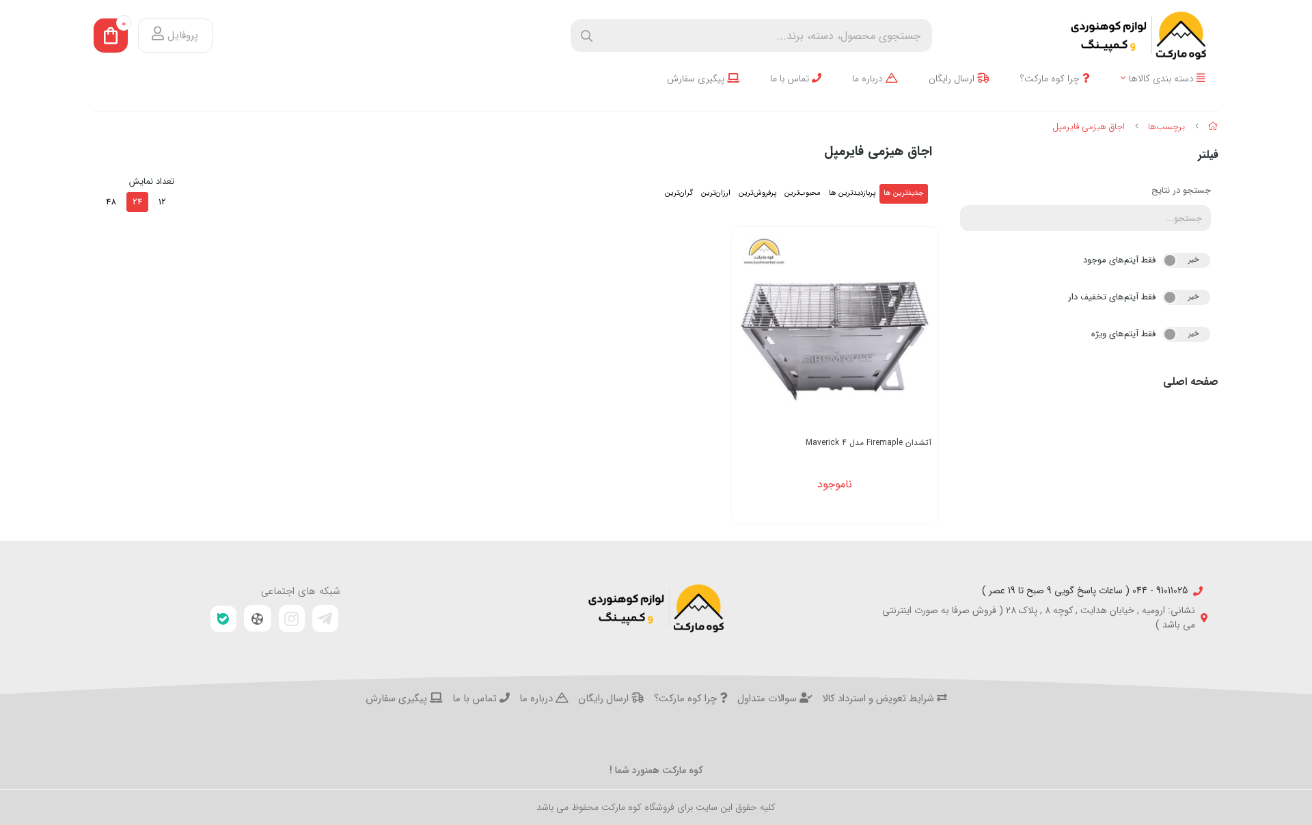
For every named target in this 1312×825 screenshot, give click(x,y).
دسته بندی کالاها (1163, 79)
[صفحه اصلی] (1213, 127)
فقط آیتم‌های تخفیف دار (1112, 297)
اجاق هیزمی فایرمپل (1088, 127)
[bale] (223, 619)
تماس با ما (791, 79)
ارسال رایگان (953, 79)
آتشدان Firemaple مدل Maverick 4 (868, 442)
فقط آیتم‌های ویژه (1123, 334)
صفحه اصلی (1190, 381)
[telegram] (325, 618)
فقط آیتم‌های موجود (1119, 260)
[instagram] (292, 618)
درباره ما (869, 79)
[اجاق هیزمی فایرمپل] (656, 608)
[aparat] (257, 618)
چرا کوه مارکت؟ (1051, 79)
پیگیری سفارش (697, 79)
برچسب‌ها (1166, 127)
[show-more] (920, 330)
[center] (586, 36)
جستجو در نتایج (1181, 190)
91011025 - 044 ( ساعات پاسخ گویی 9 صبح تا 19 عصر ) (1085, 591)
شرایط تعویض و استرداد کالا (879, 699)
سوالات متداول (768, 699)
